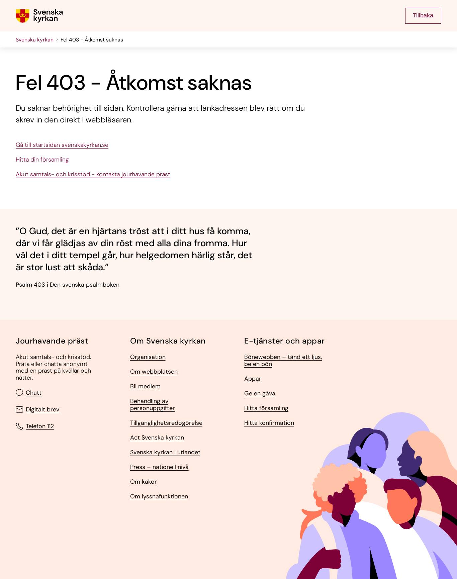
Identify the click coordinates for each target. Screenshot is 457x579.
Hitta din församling (42, 159)
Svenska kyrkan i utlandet (165, 452)
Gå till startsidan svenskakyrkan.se (62, 145)
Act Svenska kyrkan (157, 437)
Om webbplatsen (154, 371)
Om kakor (143, 481)
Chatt (33, 392)
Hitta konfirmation (269, 422)
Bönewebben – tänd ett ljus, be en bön (283, 360)
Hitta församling (266, 408)
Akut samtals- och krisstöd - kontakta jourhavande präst (93, 174)
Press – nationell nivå (159, 467)
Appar (252, 378)
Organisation (148, 357)
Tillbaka (423, 15)
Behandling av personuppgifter (152, 404)
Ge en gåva (259, 393)
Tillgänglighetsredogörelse (166, 422)
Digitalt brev (42, 409)
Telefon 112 (40, 426)
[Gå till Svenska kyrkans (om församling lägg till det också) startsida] (39, 16)
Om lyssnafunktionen (159, 496)
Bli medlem (145, 386)
